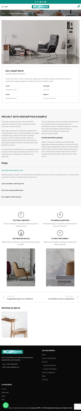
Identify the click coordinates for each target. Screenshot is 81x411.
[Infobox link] (20, 219)
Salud (3, 396)
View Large (25, 313)
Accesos (44, 362)
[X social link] (38, 2)
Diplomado (5, 392)
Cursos (3, 389)
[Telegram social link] (45, 2)
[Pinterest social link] (40, 2)
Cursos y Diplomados (49, 358)
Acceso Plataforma (49, 365)
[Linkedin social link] (43, 2)
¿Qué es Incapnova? (48, 372)
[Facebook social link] (35, 2)
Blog (43, 376)
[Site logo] (40, 6)
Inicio (44, 354)
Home (3, 13)
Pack (3, 399)
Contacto (45, 379)
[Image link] (12, 352)
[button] (6, 405)
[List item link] (20, 364)
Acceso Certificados (50, 369)
